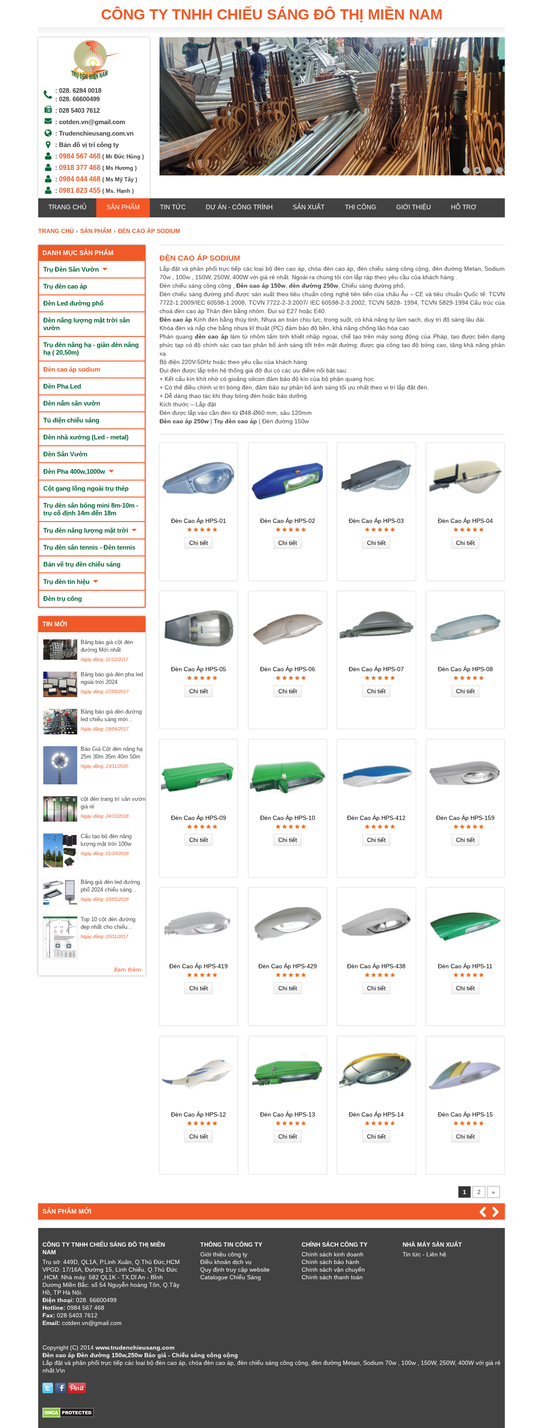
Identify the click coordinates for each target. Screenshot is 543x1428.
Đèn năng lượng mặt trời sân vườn (86, 324)
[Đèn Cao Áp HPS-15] (465, 1105)
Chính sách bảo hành (330, 1262)
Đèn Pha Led (62, 386)
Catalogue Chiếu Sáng (230, 1277)
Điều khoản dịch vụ (226, 1262)
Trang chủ (67, 207)
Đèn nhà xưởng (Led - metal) (86, 437)
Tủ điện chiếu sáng (71, 420)
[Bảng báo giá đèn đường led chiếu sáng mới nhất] (60, 733)
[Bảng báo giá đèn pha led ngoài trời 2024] (60, 695)
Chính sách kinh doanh (333, 1254)
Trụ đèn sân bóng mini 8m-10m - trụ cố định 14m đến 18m (90, 509)
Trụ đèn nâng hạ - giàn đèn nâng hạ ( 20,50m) (91, 348)
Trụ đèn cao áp (65, 286)
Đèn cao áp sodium (71, 369)
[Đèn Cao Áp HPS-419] (199, 956)
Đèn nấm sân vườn (71, 403)
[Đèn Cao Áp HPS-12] (199, 1105)
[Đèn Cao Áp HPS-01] (199, 511)
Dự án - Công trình (239, 207)
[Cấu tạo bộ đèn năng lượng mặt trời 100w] (60, 866)
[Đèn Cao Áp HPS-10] (288, 808)
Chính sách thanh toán (332, 1277)
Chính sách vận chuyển (333, 1269)
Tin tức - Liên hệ (424, 1254)
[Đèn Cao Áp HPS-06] (288, 660)
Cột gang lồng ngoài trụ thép (86, 488)
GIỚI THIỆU (413, 207)
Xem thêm (127, 969)
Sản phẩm (123, 207)
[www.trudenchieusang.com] (94, 81)
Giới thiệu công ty (223, 1254)
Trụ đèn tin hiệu (67, 581)
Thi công (360, 207)
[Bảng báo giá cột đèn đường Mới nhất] (60, 658)
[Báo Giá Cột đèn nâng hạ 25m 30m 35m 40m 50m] (60, 783)
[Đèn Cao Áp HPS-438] (376, 956)
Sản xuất (309, 207)
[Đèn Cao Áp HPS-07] (376, 660)
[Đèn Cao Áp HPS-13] (288, 1105)
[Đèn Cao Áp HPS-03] (376, 511)
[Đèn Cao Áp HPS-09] (199, 808)
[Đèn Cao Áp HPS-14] (376, 1105)
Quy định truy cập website (235, 1269)
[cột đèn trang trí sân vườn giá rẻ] (60, 820)
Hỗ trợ (463, 207)
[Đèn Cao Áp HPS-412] (376, 808)
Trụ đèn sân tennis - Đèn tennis (89, 547)
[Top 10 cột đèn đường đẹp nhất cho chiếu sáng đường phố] (60, 957)
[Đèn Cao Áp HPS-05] (199, 660)
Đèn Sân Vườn (65, 454)
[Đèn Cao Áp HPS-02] (288, 511)
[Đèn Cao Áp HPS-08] (465, 660)
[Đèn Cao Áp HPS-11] (465, 956)
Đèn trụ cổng (62, 598)
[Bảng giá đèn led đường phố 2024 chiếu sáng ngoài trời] (60, 903)
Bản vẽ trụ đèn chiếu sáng (81, 564)
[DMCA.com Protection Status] (68, 1415)
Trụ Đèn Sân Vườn (72, 269)
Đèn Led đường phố (73, 303)
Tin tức (173, 207)
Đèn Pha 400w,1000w (75, 471)
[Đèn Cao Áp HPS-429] (288, 956)
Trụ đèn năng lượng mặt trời (86, 530)
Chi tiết (198, 542)
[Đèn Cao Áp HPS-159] (465, 808)
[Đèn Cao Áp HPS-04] (465, 511)
